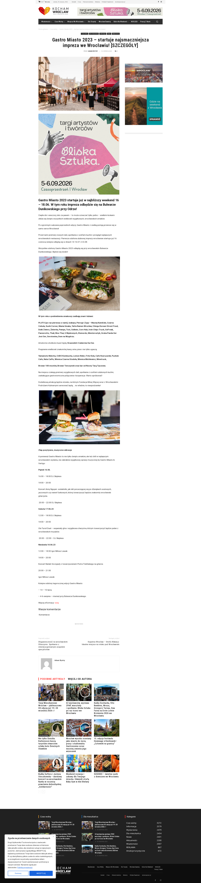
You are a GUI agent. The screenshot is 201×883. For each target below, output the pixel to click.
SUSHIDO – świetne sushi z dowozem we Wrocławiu (106, 775)
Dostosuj (18, 873)
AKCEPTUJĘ (41, 873)
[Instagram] (161, 1)
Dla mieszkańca (94, 33)
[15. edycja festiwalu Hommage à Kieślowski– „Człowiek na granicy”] (106, 728)
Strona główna (43, 29)
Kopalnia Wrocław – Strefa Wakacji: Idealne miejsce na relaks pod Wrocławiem (100, 643)
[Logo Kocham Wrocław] (57, 870)
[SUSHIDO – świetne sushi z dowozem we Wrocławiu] (106, 763)
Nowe (109, 33)
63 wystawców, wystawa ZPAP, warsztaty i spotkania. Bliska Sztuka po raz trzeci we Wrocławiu (78, 708)
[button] (157, 21)
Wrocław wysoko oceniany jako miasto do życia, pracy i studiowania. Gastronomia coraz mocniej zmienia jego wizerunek (78, 744)
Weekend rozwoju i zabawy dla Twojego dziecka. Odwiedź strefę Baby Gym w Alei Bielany (77, 778)
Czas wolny (53, 29)
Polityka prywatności (24, 867)
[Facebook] (158, 1)
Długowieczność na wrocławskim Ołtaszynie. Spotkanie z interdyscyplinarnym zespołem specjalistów (53, 646)
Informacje (103, 33)
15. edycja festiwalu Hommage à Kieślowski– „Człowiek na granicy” (105, 741)
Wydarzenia (116, 33)
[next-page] (43, 791)
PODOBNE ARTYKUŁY (52, 679)
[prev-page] (39, 791)
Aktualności (42, 700)
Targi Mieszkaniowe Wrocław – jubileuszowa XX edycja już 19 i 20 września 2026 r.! (49, 707)
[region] (30, 856)
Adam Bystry (93, 51)
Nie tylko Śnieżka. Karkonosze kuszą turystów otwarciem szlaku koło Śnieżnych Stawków (49, 743)
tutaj (57, 603)
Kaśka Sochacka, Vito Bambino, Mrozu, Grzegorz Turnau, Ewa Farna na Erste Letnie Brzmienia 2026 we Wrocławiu (104, 709)
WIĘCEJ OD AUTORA (80, 679)
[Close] (53, 836)
